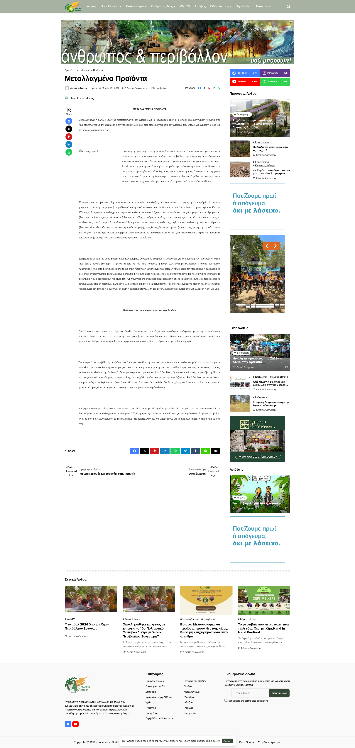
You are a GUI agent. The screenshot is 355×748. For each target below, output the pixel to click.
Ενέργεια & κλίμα (155, 680)
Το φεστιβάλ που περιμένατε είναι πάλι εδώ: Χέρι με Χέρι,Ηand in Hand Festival (264, 628)
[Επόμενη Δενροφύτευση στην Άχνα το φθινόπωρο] (240, 403)
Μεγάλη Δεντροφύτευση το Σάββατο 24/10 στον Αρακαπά (257, 360)
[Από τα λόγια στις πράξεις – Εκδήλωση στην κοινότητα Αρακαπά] (240, 383)
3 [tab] (248, 305)
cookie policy (212, 740)
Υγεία (148, 702)
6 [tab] (262, 305)
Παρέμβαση (152, 713)
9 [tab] (277, 305)
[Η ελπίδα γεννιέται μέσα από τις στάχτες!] (240, 148)
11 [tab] (248, 307)
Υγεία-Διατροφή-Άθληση (159, 697)
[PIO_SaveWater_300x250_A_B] (257, 206)
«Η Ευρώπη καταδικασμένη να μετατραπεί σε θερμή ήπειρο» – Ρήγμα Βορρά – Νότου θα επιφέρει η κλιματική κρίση (271, 172)
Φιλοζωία (189, 702)
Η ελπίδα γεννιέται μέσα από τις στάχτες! (270, 148)
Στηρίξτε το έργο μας (269, 742)
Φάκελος (188, 707)
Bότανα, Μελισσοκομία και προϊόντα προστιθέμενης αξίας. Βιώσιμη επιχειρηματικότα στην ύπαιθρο (204, 630)
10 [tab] (282, 305)
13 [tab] (258, 307)
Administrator (78, 87)
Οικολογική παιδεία (156, 686)
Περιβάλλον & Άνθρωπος (159, 718)
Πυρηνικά (151, 707)
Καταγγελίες (190, 713)
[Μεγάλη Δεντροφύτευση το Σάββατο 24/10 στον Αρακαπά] (260, 352)
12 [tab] (253, 307)
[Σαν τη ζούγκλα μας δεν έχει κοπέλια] (260, 494)
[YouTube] (75, 724)
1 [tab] (238, 305)
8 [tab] (272, 305)
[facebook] (68, 724)
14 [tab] (262, 307)
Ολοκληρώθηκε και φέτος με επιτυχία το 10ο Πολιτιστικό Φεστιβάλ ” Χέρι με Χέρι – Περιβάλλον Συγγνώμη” (144, 630)
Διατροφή (151, 691)
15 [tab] (267, 307)
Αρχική (68, 70)
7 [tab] (267, 305)
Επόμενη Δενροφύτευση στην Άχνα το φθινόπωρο (271, 404)
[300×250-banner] (257, 438)
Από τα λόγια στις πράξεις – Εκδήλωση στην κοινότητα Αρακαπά (270, 383)
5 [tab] (258, 305)
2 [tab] (243, 305)
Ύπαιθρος (189, 697)
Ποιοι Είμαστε (246, 742)
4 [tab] (253, 305)
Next (275, 246)
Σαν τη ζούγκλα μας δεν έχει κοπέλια (257, 503)
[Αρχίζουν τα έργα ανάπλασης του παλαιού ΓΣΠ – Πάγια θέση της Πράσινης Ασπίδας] (260, 118)
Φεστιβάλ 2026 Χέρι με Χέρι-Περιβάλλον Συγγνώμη (87, 626)
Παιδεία (188, 686)
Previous (267, 246)
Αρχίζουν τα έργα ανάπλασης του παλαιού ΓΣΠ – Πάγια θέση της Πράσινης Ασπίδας (255, 123)
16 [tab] (272, 307)
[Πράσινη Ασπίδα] (73, 6)
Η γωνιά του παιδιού (195, 680)
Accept (227, 741)
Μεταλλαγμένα (192, 691)
